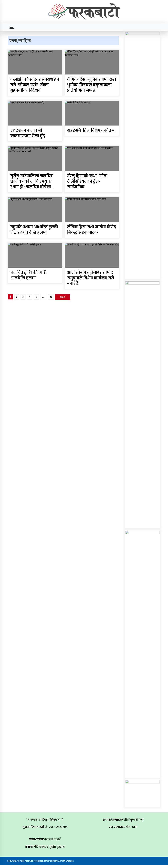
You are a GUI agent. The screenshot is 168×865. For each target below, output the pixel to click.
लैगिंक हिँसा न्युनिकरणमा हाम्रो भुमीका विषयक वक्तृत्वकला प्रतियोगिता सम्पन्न (91, 85)
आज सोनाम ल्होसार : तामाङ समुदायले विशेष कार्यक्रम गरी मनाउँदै (90, 278)
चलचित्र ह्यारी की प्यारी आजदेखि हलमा (28, 275)
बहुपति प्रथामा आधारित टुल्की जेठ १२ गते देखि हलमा (34, 229)
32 (51, 297)
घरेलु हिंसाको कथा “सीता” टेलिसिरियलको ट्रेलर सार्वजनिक (88, 181)
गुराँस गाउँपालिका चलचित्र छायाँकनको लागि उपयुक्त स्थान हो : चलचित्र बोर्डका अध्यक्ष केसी (31, 181)
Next (62, 297)
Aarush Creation (66, 861)
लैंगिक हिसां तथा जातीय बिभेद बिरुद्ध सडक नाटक (91, 229)
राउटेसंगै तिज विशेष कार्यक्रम (91, 130)
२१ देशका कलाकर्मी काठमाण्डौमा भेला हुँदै (27, 133)
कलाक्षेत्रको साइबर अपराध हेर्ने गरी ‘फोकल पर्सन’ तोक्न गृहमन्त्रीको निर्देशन (34, 85)
